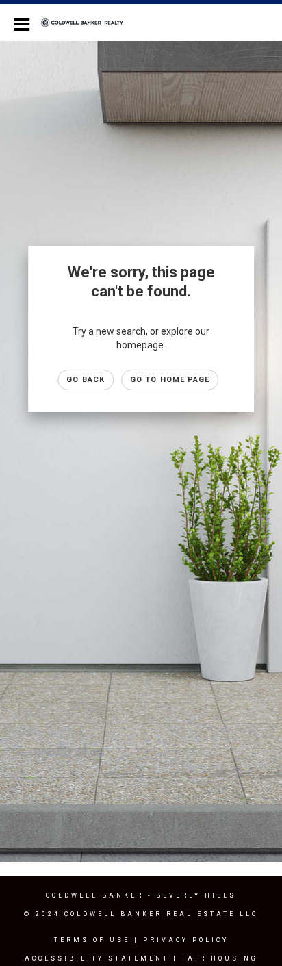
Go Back (85, 379)
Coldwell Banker (95, 895)
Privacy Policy (186, 940)
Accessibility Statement (97, 958)
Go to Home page (170, 379)
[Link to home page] (89, 22)
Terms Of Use (92, 940)
